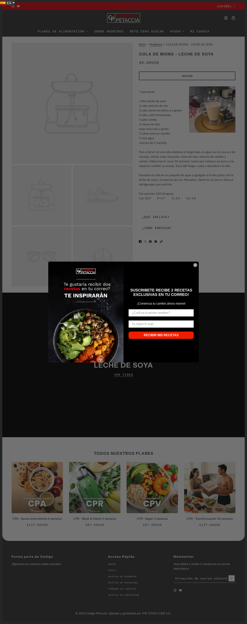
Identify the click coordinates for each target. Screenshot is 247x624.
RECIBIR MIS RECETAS (161, 335)
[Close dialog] (195, 265)
